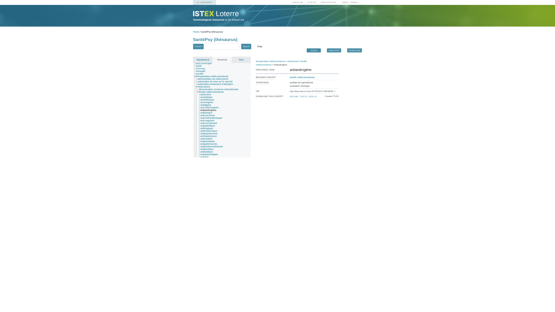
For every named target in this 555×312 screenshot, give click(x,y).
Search (246, 46)
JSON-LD (312, 96)
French (198, 46)
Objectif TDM (297, 2)
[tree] (222, 110)
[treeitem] (205, 63)
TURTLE (303, 96)
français (354, 2)
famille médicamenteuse (302, 77)
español (345, 2)
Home (196, 32)
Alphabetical (202, 59)
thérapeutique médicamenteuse (270, 61)
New (241, 59)
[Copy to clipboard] (314, 70)
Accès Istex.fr (206, 2)
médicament (292, 61)
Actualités (311, 2)
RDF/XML (294, 96)
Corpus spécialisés (328, 2)
